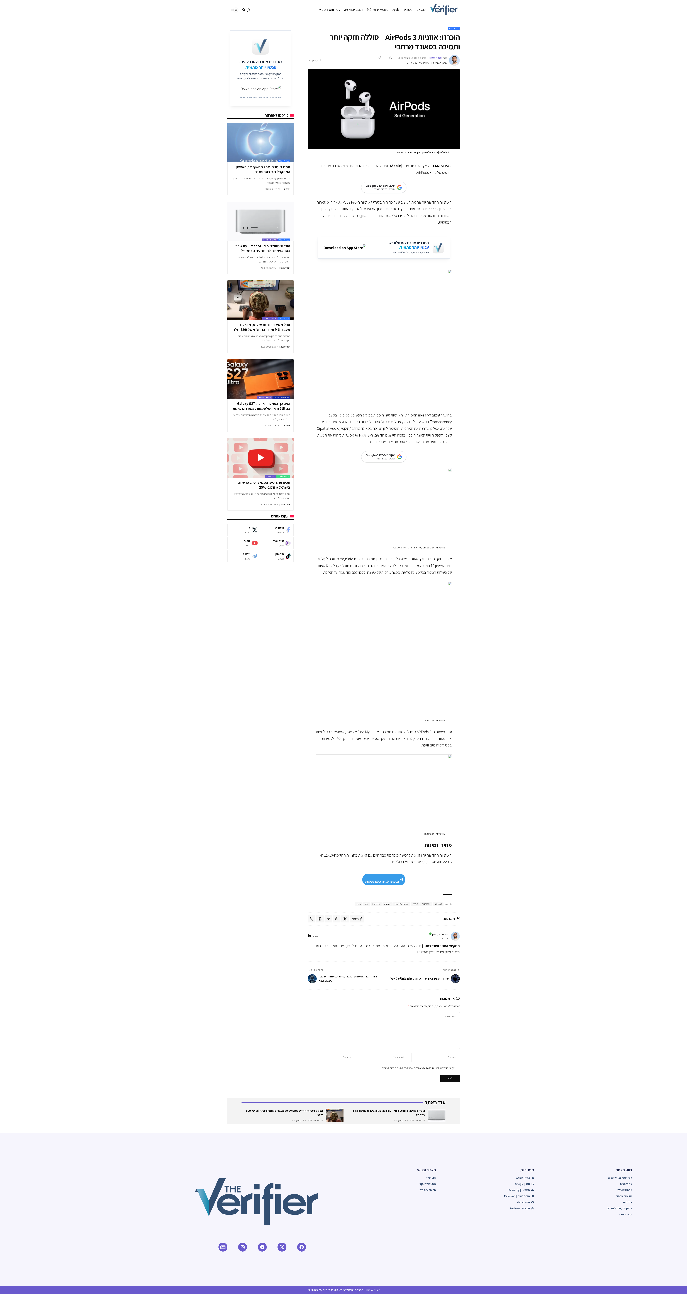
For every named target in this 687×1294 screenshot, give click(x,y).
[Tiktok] (277, 556)
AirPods (438, 904)
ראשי (359, 904)
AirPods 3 (426, 904)
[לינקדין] (309, 936)
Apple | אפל (454, 28)
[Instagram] (277, 543)
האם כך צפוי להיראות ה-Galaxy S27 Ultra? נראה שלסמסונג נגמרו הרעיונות (261, 406)
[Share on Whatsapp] (336, 918)
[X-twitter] (281, 1247)
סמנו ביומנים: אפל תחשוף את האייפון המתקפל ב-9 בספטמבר (263, 169)
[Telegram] (243, 556)
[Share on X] (345, 918)
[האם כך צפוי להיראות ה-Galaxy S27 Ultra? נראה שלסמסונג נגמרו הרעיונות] (260, 379)
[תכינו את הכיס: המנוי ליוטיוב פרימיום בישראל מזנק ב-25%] (260, 458)
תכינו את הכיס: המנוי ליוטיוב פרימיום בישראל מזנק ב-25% (264, 485)
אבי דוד (287, 189)
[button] (249, 10)
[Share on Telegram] (328, 918)
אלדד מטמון (436, 57)
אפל (366, 904)
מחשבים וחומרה (269, 240)
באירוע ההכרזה (440, 165)
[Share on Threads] (320, 918)
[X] (243, 530)
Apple (396, 165)
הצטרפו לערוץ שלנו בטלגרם (381, 881)
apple (415, 904)
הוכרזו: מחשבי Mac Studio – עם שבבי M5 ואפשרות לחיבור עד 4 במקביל (262, 248)
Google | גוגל (283, 476)
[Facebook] (277, 530)
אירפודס (387, 904)
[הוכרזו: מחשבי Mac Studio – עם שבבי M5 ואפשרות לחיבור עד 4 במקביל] (260, 221)
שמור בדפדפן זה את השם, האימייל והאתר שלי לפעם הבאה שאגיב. (418, 1068)
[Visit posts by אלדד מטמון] (454, 60)
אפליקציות (270, 476)
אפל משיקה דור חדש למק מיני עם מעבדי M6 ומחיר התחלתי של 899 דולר (261, 327)
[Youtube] (243, 543)
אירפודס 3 (376, 904)
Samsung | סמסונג (281, 397)
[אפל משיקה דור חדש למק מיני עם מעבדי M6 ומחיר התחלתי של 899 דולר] (260, 300)
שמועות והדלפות (264, 397)
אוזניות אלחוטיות (402, 904)
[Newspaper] (222, 1247)
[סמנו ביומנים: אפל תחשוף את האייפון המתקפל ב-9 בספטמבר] (260, 143)
